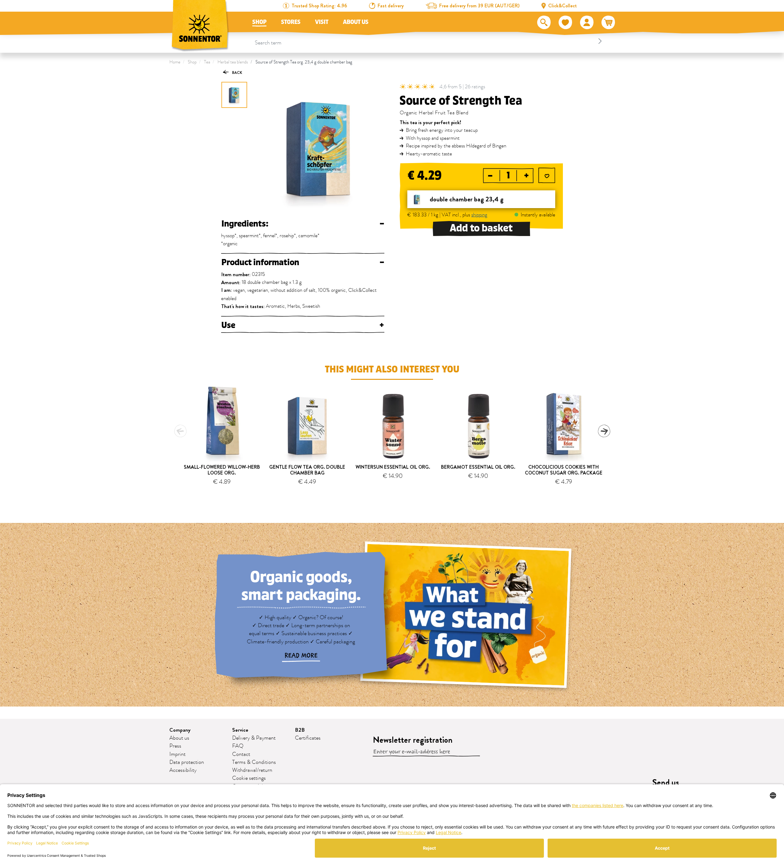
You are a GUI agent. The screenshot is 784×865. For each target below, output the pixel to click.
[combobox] (429, 41)
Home (174, 62)
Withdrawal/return (252, 770)
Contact (241, 754)
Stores (290, 22)
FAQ (237, 746)
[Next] (603, 430)
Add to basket (481, 228)
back (236, 72)
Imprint (177, 754)
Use (302, 325)
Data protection (186, 762)
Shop (259, 22)
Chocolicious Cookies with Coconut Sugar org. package (563, 469)
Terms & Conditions (254, 762)
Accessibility (183, 770)
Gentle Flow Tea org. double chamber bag (307, 469)
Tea (207, 62)
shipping (479, 215)
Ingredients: (302, 223)
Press (175, 746)
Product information (302, 262)
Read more (301, 655)
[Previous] (180, 430)
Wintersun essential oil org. (393, 467)
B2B (300, 730)
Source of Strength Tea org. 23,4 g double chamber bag (303, 62)
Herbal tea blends (232, 62)
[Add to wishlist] (546, 176)
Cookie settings (249, 778)
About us (355, 22)
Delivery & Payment (254, 738)
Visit (321, 22)
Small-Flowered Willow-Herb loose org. (222, 469)
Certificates (308, 738)
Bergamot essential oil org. (478, 467)
